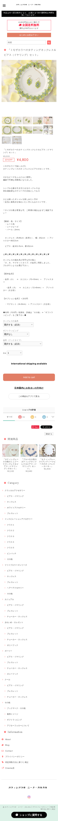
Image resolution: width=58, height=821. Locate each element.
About (8, 739)
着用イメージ (12, 714)
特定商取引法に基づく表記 (16, 762)
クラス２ (10, 530)
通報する (49, 434)
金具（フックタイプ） (12, 340)
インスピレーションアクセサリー (18, 519)
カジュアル (9, 599)
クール (7, 679)
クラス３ (10, 536)
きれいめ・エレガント (14, 622)
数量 (4, 353)
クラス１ (10, 525)
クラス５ (10, 547)
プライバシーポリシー (15, 756)
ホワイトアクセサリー (16, 507)
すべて (10, 417)
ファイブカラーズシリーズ (16, 565)
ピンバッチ (11, 553)
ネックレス (11, 502)
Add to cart (29, 377)
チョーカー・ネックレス (17, 616)
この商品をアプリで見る (29, 396)
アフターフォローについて (18, 725)
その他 (10, 559)
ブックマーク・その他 (16, 708)
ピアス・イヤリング (15, 496)
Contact (9, 751)
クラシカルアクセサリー (15, 490)
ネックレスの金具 (11, 321)
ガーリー (8, 651)
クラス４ (10, 542)
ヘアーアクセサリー (15, 588)
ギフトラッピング (11, 330)
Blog (7, 745)
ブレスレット (12, 513)
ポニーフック (12, 645)
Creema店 (9, 768)
